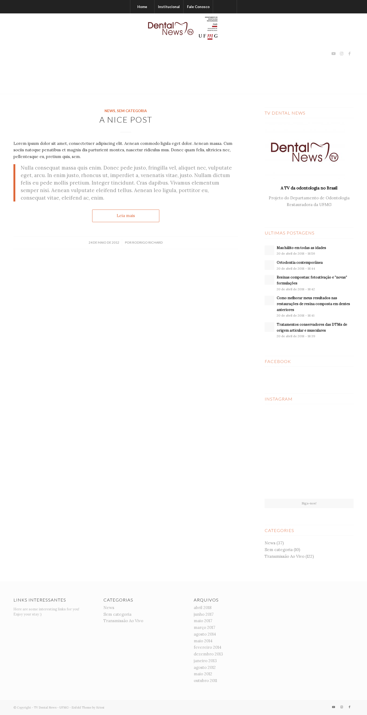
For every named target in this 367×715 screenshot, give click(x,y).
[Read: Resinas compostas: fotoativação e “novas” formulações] (269, 280)
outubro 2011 (205, 680)
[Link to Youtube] (333, 54)
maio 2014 (203, 640)
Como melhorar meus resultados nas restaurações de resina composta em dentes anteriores (313, 303)
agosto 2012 (205, 667)
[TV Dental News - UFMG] (183, 53)
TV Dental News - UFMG (51, 707)
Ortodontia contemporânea (300, 262)
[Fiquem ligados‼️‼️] (279, 422)
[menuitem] (142, 6)
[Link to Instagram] (341, 54)
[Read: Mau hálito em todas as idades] (269, 250)
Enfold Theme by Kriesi (87, 707)
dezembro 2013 (208, 654)
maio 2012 (203, 673)
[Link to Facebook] (350, 54)
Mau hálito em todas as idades (301, 247)
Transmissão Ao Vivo (284, 556)
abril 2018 (202, 607)
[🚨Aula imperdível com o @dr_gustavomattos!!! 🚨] (339, 422)
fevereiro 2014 (207, 647)
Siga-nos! (309, 503)
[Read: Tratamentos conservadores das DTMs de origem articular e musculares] (269, 327)
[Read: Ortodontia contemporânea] (269, 265)
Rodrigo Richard (147, 242)
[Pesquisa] (225, 6)
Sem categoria (132, 111)
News (110, 111)
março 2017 (204, 627)
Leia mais (126, 215)
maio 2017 (203, 620)
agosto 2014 (205, 634)
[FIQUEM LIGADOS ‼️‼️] (339, 483)
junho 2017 (204, 614)
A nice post (125, 119)
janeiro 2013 (205, 660)
